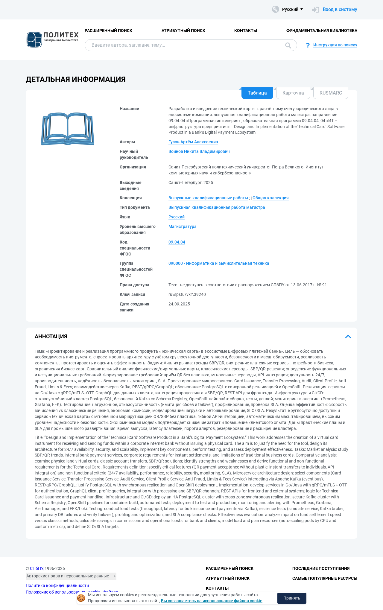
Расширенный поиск (108, 30)
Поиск (286, 45)
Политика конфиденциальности (57, 585)
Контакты (245, 30)
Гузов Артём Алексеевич (193, 141)
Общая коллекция (271, 197)
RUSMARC (331, 93)
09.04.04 (176, 242)
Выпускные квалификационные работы (208, 197)
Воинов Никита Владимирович (199, 151)
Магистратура (182, 226)
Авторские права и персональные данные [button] (67, 576)
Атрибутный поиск (183, 30)
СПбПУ (36, 568)
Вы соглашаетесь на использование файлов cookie (211, 600)
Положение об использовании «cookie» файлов (72, 592)
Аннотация (51, 336)
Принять (291, 598)
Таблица (257, 93)
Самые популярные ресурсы (324, 578)
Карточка (293, 93)
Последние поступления (320, 568)
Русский (176, 217)
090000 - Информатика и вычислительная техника (218, 263)
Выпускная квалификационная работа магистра (216, 207)
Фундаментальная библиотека (321, 30)
